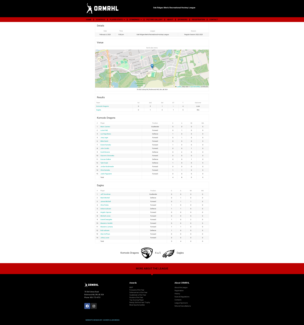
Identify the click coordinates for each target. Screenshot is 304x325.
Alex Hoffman (105, 234)
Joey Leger (104, 137)
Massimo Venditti (106, 223)
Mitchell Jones (105, 216)
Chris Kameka (105, 170)
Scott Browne (105, 152)
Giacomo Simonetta (107, 156)
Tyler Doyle (104, 163)
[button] (152, 66)
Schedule (100, 20)
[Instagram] (94, 306)
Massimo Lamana (106, 227)
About (170, 20)
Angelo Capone (105, 212)
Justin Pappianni (106, 174)
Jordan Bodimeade (107, 166)
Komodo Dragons (102, 106)
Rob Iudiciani (104, 230)
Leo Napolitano (105, 134)
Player (102, 123)
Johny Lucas (104, 238)
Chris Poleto (104, 205)
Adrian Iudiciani (105, 209)
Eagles (98, 110)
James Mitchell (105, 201)
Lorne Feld (104, 130)
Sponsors (182, 20)
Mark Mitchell (105, 198)
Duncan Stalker (105, 159)
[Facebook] (87, 306)
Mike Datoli (104, 141)
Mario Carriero (105, 127)
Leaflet (178, 86)
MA (203, 123)
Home (88, 20)
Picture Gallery (154, 20)
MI (191, 123)
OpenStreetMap (195, 86)
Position (155, 123)
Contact (213, 20)
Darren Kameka (105, 145)
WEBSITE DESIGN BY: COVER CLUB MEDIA (102, 320)
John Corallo (104, 148)
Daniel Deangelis (106, 219)
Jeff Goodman (105, 194)
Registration (198, 20)
